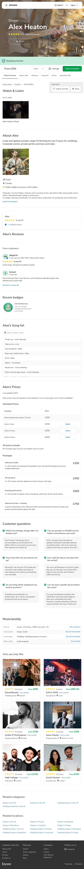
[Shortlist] (67, 5)
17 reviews (59, 732)
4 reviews (59, 689)
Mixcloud (78, 864)
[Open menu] (6, 5)
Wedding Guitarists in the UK (14, 806)
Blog (25, 858)
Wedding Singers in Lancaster (41, 832)
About (46, 849)
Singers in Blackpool (65, 822)
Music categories (29, 852)
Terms (4, 852)
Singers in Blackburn (11, 825)
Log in (73, 5)
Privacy (5, 855)
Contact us (6, 858)
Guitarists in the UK (37, 803)
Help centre (6, 849)
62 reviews (18, 689)
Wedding (20, 636)
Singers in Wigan (64, 825)
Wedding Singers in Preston (41, 829)
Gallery (25, 855)
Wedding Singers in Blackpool (69, 829)
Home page (7, 84)
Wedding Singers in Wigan (67, 832)
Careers (47, 852)
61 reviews (18, 732)
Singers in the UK (9, 803)
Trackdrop (68, 864)
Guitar (25, 632)
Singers (18, 84)
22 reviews (18, 774)
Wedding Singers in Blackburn (14, 832)
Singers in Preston (37, 822)
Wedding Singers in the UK (67, 803)
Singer (19, 632)
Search (60, 5)
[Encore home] (13, 5)
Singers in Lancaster (38, 825)
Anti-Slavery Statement (48, 856)
